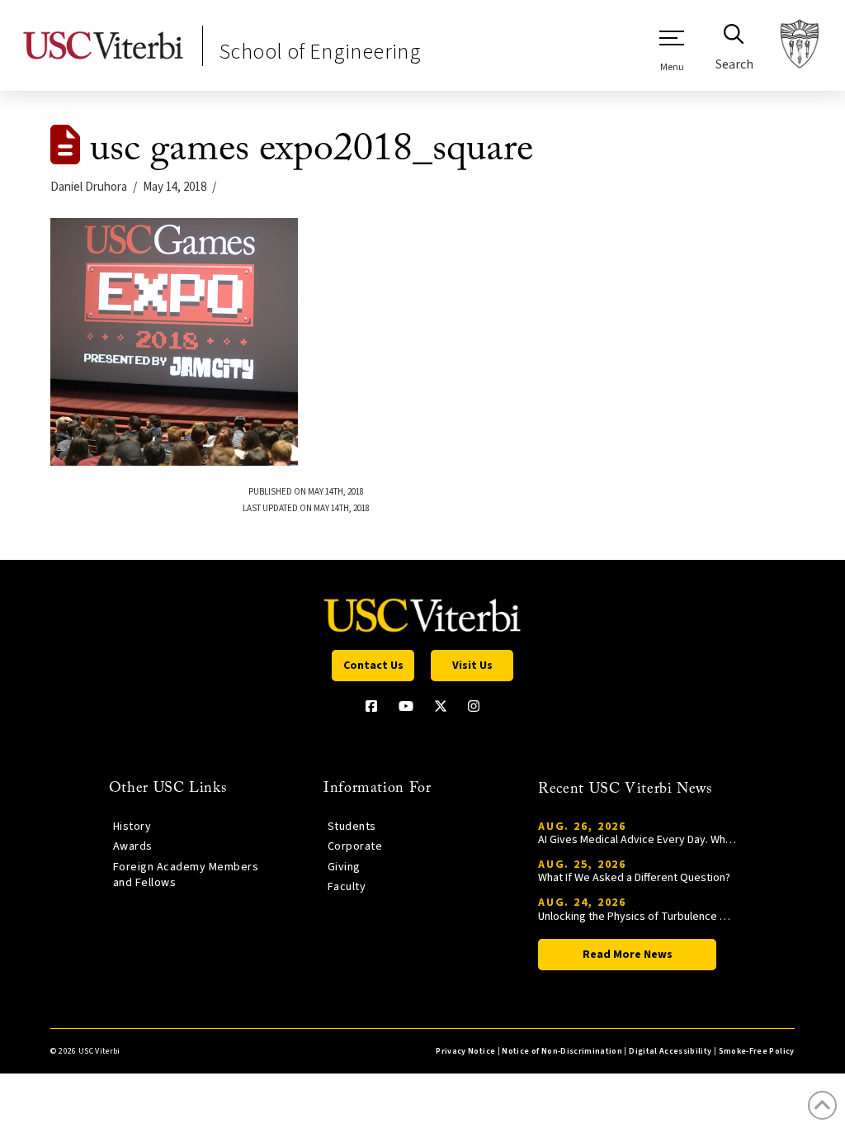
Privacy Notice (465, 1051)
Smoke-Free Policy (757, 1051)
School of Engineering (320, 51)
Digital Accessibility (670, 1051)
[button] (671, 50)
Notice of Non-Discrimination (562, 1051)
